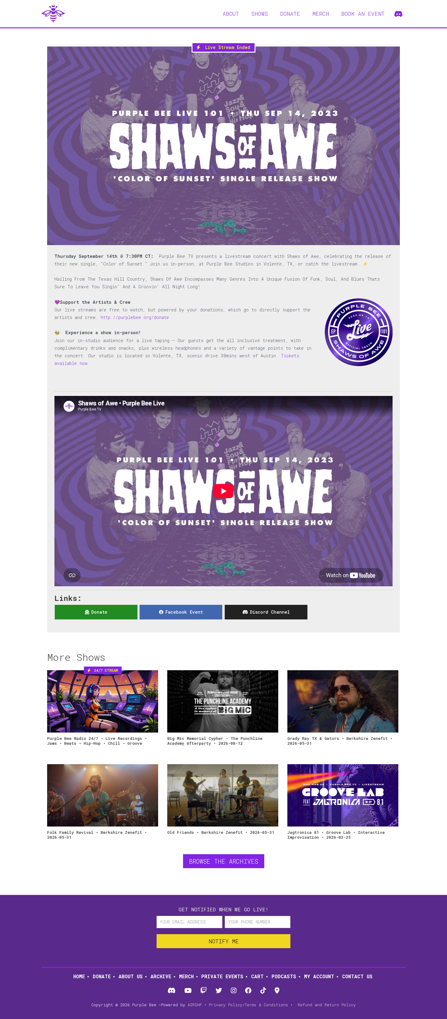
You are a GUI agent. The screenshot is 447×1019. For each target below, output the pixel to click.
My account (319, 976)
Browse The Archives (223, 861)
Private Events (222, 976)
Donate (102, 976)
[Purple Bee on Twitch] (203, 991)
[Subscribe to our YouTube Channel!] (188, 991)
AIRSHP (195, 1004)
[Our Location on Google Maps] (277, 991)
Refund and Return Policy (327, 1004)
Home (79, 976)
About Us (131, 976)
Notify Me (224, 941)
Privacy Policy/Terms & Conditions (248, 1004)
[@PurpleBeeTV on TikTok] (263, 991)
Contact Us (357, 976)
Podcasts (284, 976)
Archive (161, 976)
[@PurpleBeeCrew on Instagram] (234, 991)
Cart (257, 976)
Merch (186, 976)
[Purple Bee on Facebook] (248, 991)
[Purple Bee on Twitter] (218, 991)
